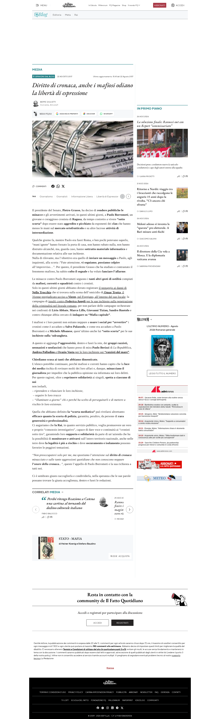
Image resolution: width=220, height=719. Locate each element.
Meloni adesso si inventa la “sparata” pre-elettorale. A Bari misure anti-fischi (153, 228)
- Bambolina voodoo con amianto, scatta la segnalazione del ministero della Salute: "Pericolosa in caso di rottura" (160, 407)
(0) (51, 517)
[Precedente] (35, 509)
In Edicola (93, 5)
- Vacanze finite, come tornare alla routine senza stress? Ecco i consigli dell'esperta (160, 399)
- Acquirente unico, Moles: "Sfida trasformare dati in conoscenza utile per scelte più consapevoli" (161, 437)
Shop (124, 5)
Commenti (41, 186)
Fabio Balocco (49, 513)
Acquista (120, 556)
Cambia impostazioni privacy (99, 692)
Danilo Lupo (145, 211)
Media (37, 69)
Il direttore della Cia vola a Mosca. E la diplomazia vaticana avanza (153, 255)
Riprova (110, 667)
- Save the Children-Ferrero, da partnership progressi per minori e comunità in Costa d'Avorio (158, 444)
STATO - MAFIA (70, 538)
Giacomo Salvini (147, 239)
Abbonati (159, 5)
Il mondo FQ (133, 5)
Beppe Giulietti (48, 102)
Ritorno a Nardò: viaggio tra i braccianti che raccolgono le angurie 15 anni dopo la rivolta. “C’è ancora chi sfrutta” (155, 196)
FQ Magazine (114, 5)
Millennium (102, 5)
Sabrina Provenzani (148, 266)
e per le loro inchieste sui (80, 352)
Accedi (97, 622)
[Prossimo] (129, 509)
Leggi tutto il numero (162, 373)
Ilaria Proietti (146, 176)
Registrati (122, 622)
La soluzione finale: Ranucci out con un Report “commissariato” (160, 124)
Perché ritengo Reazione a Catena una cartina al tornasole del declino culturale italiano (71, 503)
